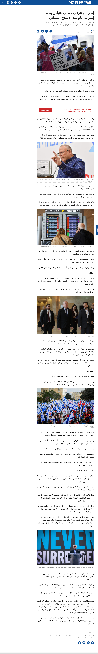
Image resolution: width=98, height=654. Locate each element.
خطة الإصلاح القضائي (80, 635)
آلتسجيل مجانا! (45, 110)
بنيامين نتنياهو (69, 635)
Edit (79, 32)
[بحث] (2, 2)
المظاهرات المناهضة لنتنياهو (56, 635)
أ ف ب (90, 30)
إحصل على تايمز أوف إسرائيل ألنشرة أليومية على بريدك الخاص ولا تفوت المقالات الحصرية (76, 110)
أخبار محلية (89, 635)
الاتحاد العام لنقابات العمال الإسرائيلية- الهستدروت (80, 637)
